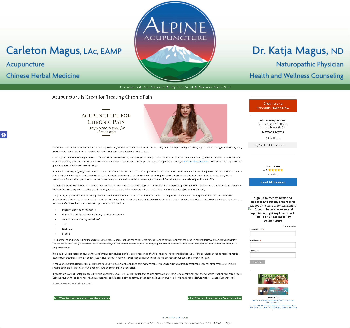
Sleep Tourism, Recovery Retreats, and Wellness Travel (273, 305)
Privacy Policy (205, 323)
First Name (255, 240)
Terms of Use (193, 323)
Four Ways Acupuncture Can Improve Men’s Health (82, 298)
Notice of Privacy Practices (175, 317)
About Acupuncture (154, 87)
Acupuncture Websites (126, 323)
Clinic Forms (205, 87)
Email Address (257, 229)
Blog (173, 87)
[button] (3, 134)
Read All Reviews (273, 182)
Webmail (217, 323)
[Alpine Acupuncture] (175, 42)
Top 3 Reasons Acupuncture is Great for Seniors (214, 298)
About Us (132, 87)
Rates (180, 87)
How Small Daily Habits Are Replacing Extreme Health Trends (274, 307)
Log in (228, 323)
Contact (189, 87)
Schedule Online (222, 87)
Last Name (254, 251)
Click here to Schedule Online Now (273, 105)
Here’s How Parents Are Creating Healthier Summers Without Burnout (273, 301)
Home (122, 87)
